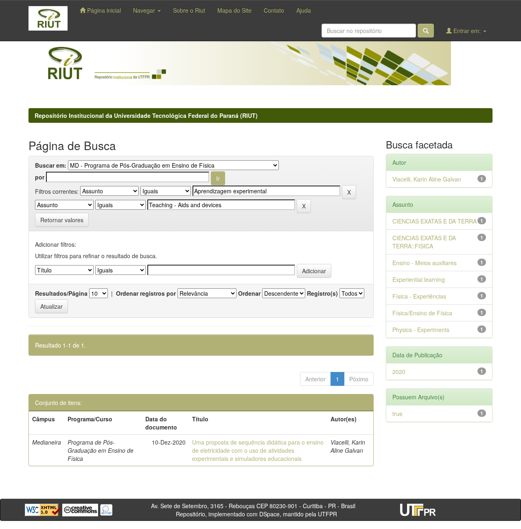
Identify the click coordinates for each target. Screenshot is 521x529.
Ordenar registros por (146, 293)
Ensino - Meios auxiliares (424, 263)
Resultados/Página (61, 293)
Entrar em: (467, 31)
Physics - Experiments (420, 329)
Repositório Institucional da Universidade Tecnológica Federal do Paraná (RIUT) (146, 115)
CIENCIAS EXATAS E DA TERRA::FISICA (424, 242)
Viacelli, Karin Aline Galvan (426, 179)
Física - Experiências (419, 296)
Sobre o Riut (189, 10)
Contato (274, 10)
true (397, 413)
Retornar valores (61, 220)
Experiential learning (418, 279)
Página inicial (103, 10)
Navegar (145, 10)
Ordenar (249, 293)
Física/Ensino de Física (422, 313)
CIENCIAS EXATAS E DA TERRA (434, 221)
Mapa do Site (234, 10)
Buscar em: (50, 165)
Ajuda (303, 10)
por (39, 177)
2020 (398, 371)
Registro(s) (322, 293)
